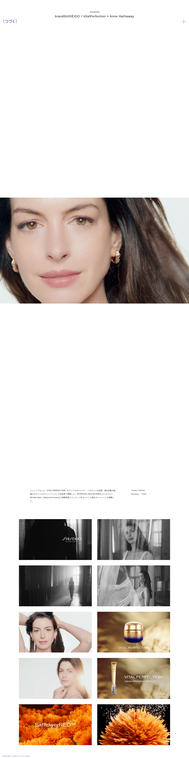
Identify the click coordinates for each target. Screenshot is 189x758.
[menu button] (183, 21)
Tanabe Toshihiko (138, 490)
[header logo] (10, 21)
